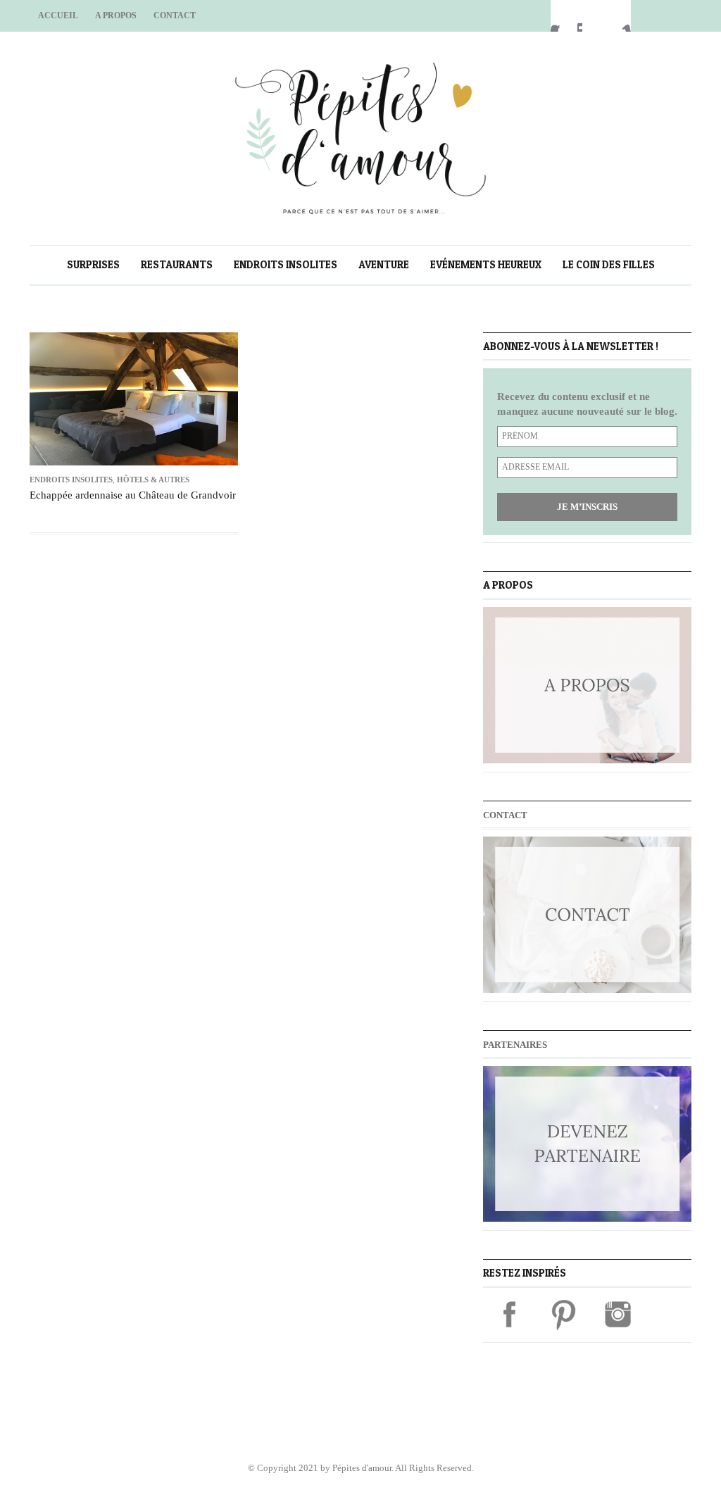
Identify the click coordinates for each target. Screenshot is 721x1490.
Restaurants (177, 264)
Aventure (383, 264)
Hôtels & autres (153, 479)
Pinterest (590, 16)
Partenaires (515, 1044)
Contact (174, 15)
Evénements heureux (485, 264)
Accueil (58, 15)
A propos (116, 15)
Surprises (93, 264)
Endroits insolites (285, 264)
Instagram (617, 16)
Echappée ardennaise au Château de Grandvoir (133, 495)
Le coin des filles (609, 264)
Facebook (564, 16)
